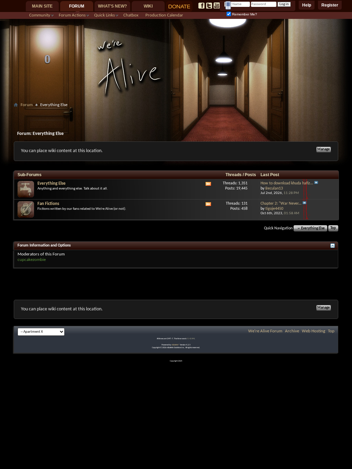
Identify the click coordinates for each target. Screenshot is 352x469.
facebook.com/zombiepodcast (201, 5)
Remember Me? (244, 14)
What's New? (112, 6)
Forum (76, 6)
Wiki (148, 6)
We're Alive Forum (265, 331)
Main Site (42, 6)
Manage (323, 149)
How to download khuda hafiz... (287, 183)
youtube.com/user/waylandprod (216, 5)
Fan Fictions (48, 204)
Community (39, 15)
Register (329, 5)
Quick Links (104, 15)
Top (333, 228)
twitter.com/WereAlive (209, 5)
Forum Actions (72, 15)
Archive (292, 331)
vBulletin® (175, 345)
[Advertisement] (176, 112)
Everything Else (51, 183)
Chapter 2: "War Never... (281, 204)
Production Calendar (164, 15)
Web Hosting (313, 331)
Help (306, 5)
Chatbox (131, 15)
